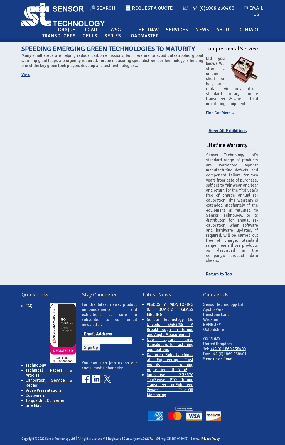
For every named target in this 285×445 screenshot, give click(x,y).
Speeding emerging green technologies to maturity (108, 49)
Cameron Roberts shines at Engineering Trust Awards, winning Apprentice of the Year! (170, 362)
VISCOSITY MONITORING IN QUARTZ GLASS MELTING (170, 309)
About (223, 29)
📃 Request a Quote (149, 8)
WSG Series (112, 32)
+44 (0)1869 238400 (228, 348)
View (25, 74)
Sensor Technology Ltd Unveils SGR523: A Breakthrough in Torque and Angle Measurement (170, 327)
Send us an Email (218, 358)
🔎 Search (102, 8)
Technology (36, 365)
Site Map (33, 405)
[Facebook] (86, 381)
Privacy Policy (210, 439)
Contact (248, 29)
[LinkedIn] (97, 381)
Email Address (98, 334)
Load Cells (90, 32)
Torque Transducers (58, 32)
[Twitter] (108, 381)
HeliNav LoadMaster (143, 32)
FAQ (29, 305)
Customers (35, 395)
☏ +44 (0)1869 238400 (208, 8)
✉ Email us (254, 11)
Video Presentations (44, 390)
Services (177, 29)
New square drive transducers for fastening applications (170, 344)
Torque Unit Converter (45, 400)
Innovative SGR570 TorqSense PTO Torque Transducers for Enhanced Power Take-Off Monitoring (170, 384)
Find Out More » (220, 112)
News (202, 29)
